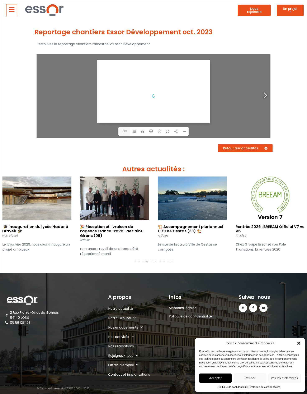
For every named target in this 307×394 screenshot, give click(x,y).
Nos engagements (123, 327)
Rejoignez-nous (120, 355)
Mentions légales (182, 308)
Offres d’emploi (121, 365)
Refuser (250, 378)
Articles (85, 240)
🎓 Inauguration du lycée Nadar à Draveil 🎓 (35, 229)
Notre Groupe (119, 318)
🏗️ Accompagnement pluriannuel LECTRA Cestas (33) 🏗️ (190, 229)
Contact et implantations (129, 374)
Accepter (215, 378)
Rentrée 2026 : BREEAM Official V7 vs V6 (270, 229)
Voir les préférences (284, 378)
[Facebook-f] (253, 308)
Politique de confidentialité (233, 387)
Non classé (10, 235)
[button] (299, 343)
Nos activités (118, 336)
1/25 (124, 131)
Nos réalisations (121, 346)
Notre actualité (120, 308)
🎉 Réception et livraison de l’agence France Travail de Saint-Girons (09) (112, 231)
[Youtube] (263, 308)
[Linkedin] (243, 308)
